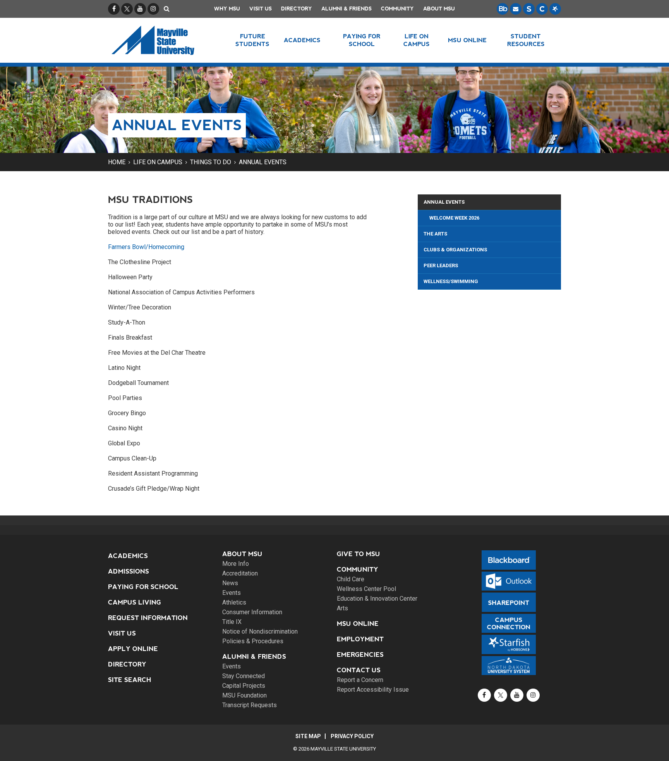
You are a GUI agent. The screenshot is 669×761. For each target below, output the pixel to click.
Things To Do (210, 162)
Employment (360, 639)
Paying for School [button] (362, 40)
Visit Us (260, 9)
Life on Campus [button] (416, 40)
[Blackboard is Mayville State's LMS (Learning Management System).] (502, 9)
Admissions (128, 571)
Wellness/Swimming (451, 281)
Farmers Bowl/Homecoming (146, 247)
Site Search (129, 680)
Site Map (308, 736)
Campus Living (134, 602)
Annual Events (262, 162)
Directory (296, 9)
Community (397, 9)
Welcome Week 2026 (454, 218)
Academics (128, 556)
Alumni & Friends (346, 9)
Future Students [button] (252, 40)
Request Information (148, 618)
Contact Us (359, 670)
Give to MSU (358, 554)
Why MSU (227, 9)
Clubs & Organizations (455, 250)
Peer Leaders (441, 265)
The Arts (435, 234)
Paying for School (143, 587)
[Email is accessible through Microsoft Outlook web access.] (515, 9)
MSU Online (358, 623)
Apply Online (133, 649)
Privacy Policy (352, 736)
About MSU (439, 9)
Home (116, 162)
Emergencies (360, 654)
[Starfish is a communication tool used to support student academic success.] (555, 9)
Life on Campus (157, 162)
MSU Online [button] (467, 40)
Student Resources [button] (526, 40)
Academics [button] (302, 40)
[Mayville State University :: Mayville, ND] (163, 40)
